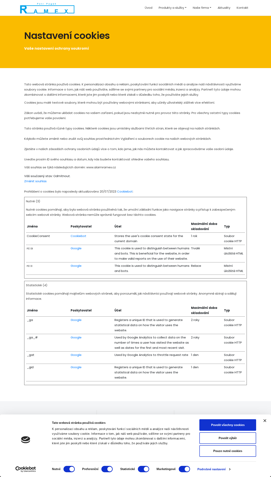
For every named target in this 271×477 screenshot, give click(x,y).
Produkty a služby (171, 8)
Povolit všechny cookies (228, 425)
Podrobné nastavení (211, 469)
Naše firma (201, 8)
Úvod (148, 8)
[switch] (107, 469)
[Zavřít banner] (264, 420)
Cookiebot (125, 191)
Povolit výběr (228, 438)
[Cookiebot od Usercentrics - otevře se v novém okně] (25, 469)
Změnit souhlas (35, 181)
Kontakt (242, 8)
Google (76, 248)
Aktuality (224, 8)
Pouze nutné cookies (227, 451)
